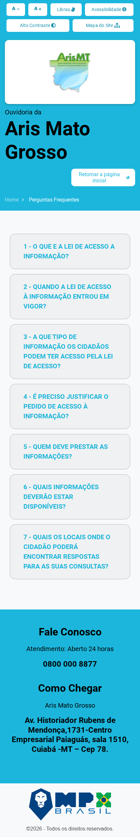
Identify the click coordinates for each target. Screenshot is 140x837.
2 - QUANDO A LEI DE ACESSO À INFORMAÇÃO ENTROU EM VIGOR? (67, 296)
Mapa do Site (100, 25)
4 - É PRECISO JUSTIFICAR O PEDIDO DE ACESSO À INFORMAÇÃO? (65, 406)
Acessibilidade (106, 9)
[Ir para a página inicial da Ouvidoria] (70, 72)
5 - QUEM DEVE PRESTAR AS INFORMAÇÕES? (65, 451)
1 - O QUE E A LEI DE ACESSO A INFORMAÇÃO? (69, 251)
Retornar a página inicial (99, 177)
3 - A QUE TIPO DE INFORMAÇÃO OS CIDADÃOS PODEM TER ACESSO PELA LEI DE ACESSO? (68, 351)
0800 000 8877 (70, 664)
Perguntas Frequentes (54, 200)
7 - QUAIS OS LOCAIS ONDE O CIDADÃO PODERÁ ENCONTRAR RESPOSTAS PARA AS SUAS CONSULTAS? (66, 551)
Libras (64, 9)
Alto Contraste (35, 25)
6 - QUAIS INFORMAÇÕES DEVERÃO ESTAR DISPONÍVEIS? (61, 496)
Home (12, 200)
